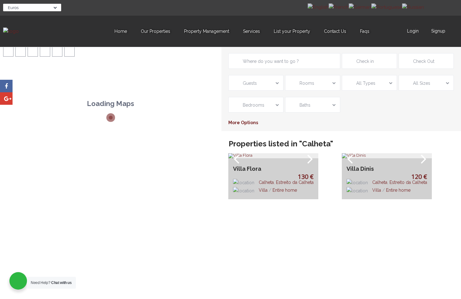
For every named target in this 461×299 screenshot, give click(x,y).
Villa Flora (247, 169)
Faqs (364, 31)
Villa (263, 190)
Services (251, 31)
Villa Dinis (360, 169)
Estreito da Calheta (295, 182)
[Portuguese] (386, 7)
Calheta (266, 182)
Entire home (285, 190)
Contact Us (335, 31)
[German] (360, 7)
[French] (339, 7)
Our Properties (155, 31)
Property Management (206, 31)
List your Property (292, 31)
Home (120, 31)
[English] (318, 7)
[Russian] (413, 7)
